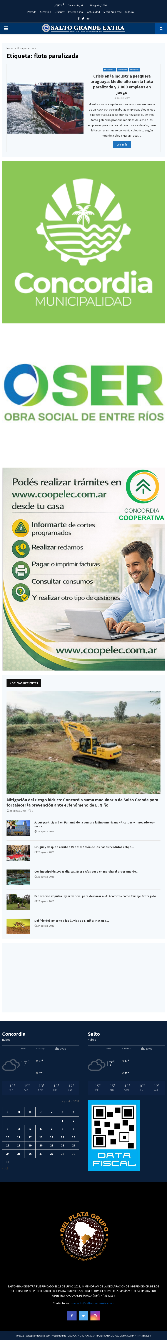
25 (18, 1154)
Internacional (76, 11)
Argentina (45, 11)
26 (30, 1154)
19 (30, 1145)
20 (40, 1145)
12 (30, 1137)
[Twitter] (83, 1315)
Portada (31, 11)
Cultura (129, 11)
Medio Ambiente (113, 11)
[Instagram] (95, 1315)
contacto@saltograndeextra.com (92, 1303)
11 (18, 1137)
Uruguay (60, 11)
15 (62, 1137)
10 (7, 1137)
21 (51, 1145)
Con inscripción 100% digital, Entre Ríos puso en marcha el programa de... (86, 871)
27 (40, 1154)
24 (7, 1154)
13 (40, 1137)
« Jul (5, 1168)
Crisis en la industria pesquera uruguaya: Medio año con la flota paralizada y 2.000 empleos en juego (121, 84)
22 (62, 1145)
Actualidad (93, 11)
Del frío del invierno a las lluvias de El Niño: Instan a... (71, 921)
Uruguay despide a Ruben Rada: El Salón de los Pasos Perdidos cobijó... (84, 847)
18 (18, 1145)
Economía (122, 69)
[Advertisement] (83, 977)
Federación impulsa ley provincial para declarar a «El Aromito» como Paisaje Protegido (95, 896)
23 (73, 1145)
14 (51, 1137)
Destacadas (109, 69)
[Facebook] (72, 1315)
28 (51, 1154)
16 (73, 1137)
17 (7, 1145)
